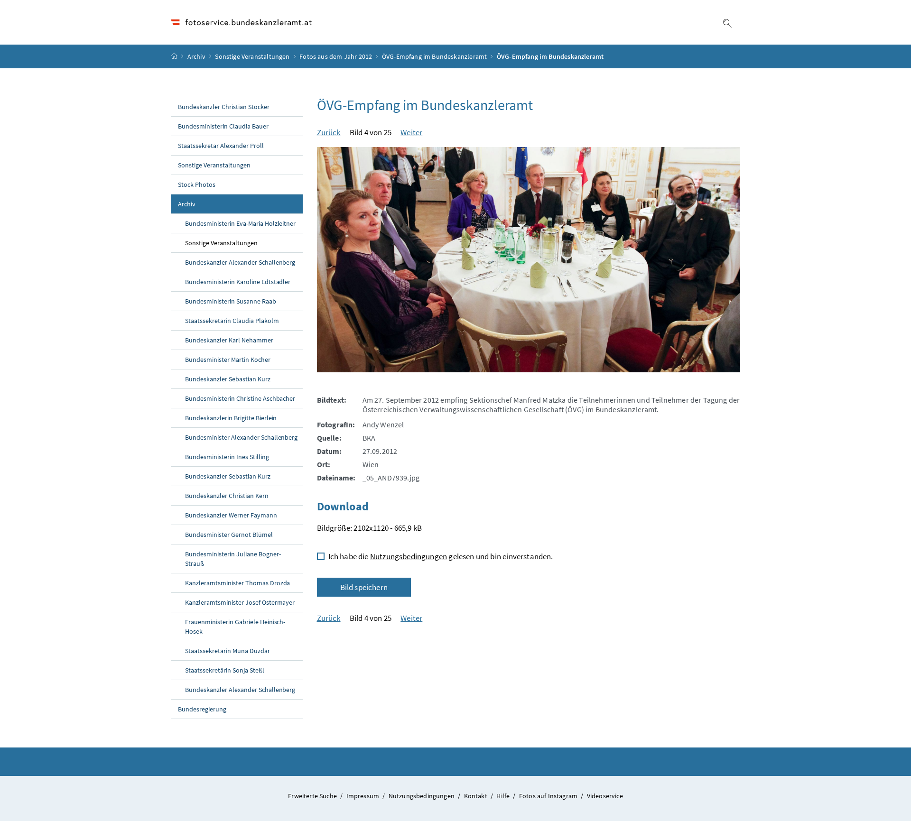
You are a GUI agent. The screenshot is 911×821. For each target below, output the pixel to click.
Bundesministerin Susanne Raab (230, 301)
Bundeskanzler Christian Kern (227, 495)
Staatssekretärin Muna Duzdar (227, 650)
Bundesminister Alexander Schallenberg (241, 437)
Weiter (411, 132)
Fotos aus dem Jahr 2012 (335, 56)
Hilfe (503, 796)
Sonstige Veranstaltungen (252, 56)
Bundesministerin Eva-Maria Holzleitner (240, 223)
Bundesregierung (202, 709)
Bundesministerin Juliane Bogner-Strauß (233, 559)
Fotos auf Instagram (549, 796)
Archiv (196, 56)
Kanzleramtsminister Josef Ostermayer (240, 602)
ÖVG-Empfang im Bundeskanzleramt (434, 56)
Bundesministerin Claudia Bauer (223, 126)
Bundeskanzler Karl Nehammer (229, 340)
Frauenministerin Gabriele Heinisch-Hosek (235, 627)
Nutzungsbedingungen (408, 556)
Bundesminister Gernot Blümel (229, 534)
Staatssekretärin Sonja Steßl (224, 670)
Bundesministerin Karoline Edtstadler (237, 281)
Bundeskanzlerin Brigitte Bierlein (231, 418)
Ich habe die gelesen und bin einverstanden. (440, 556)
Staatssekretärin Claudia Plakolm (232, 320)
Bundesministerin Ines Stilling (227, 456)
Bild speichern (364, 587)
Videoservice (605, 796)
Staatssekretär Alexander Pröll (221, 145)
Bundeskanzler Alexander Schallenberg (240, 262)
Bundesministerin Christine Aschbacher (240, 398)
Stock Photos (196, 184)
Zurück (329, 132)
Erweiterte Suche (313, 796)
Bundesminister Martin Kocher (227, 359)
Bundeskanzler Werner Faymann (231, 515)
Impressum (363, 796)
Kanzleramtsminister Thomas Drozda (237, 583)
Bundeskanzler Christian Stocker (224, 106)
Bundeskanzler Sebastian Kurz (227, 379)
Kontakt (476, 796)
